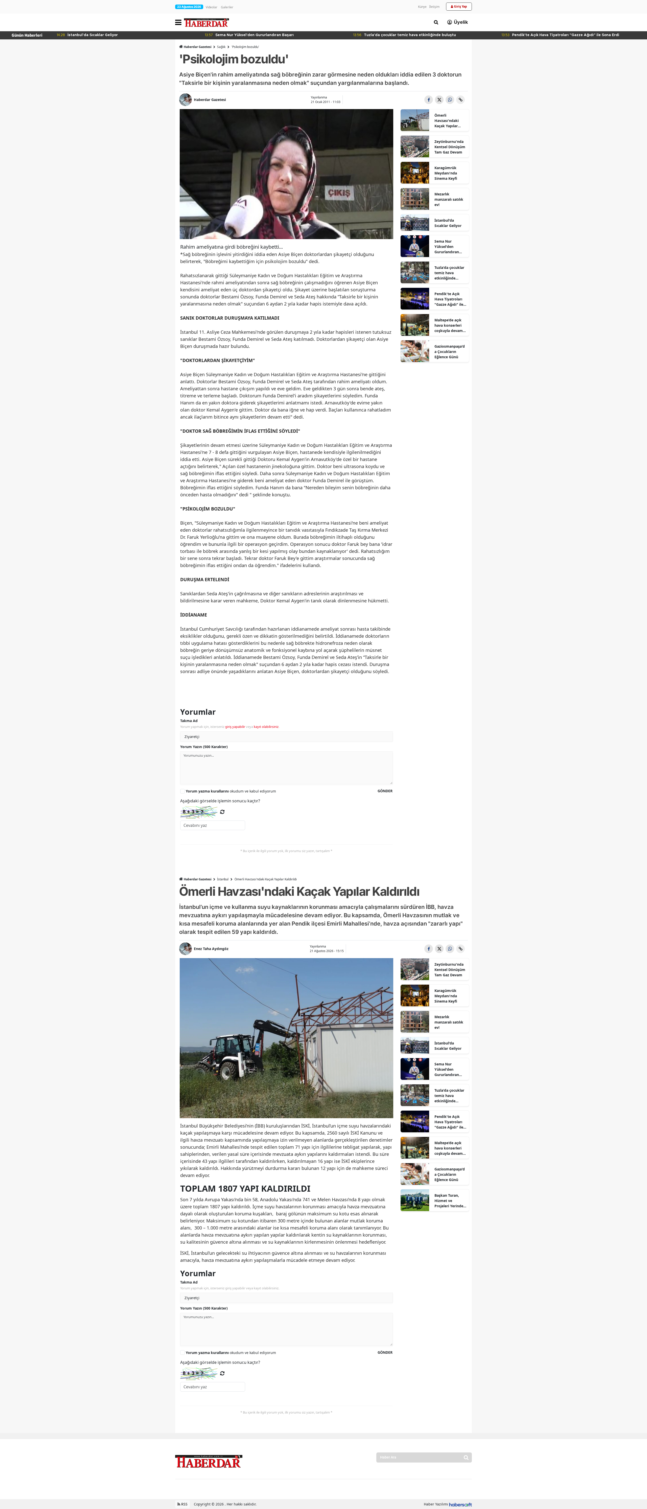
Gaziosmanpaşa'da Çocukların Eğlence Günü (449, 351)
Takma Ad (189, 720)
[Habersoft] (460, 1504)
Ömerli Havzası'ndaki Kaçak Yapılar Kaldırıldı (446, 121)
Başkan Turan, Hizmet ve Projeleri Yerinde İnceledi (448, 1201)
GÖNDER (385, 790)
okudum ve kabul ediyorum (231, 791)
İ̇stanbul (222, 879)
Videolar (211, 7)
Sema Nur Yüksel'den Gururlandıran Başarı (446, 246)
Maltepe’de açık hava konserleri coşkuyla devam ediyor (448, 325)
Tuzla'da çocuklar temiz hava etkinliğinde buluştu (449, 273)
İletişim (434, 7)
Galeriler (227, 7)
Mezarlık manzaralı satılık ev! (448, 199)
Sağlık (221, 47)
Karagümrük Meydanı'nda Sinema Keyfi (445, 173)
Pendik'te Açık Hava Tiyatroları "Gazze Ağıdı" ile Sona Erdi (448, 299)
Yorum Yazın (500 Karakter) (204, 746)
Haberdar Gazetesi (197, 47)
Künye (422, 7)
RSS (184, 1504)
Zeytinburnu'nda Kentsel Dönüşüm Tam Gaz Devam (449, 147)
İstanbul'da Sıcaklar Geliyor (447, 223)
